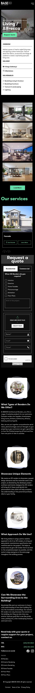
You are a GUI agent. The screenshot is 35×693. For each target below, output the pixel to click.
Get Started (11, 242)
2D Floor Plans (5, 671)
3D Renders (4, 659)
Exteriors (11, 283)
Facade (7, 236)
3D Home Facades (7, 668)
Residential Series (12, 20)
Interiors (11, 280)
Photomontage (13, 289)
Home (4, 20)
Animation (11, 293)
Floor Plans (11, 296)
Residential (10, 269)
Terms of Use (16, 687)
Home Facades (13, 286)
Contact (8, 687)
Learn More (24, 242)
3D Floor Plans (5, 675)
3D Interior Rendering (7, 665)
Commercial (24, 269)
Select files (17, 326)
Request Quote (9, 35)
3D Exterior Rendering (8, 662)
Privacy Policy (25, 687)
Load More (17, 188)
